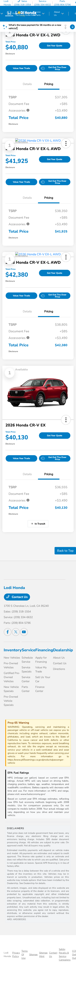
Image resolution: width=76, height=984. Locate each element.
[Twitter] (16, 632)
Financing (44, 650)
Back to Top (65, 551)
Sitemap (33, 954)
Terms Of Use (24, 954)
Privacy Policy (16, 954)
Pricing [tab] (48, 84)
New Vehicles (12, 658)
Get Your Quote (54, 45)
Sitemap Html (43, 954)
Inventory (13, 650)
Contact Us (19, 597)
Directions (59, 669)
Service (28, 650)
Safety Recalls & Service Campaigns (65, 954)
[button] (66, 420)
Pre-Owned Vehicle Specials (11, 701)
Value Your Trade (21, 68)
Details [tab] (27, 84)
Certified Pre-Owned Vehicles (12, 677)
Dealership (63, 650)
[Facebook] (7, 632)
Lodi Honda (7, 954)
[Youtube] (24, 632)
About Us (59, 658)
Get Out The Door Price (57, 68)
